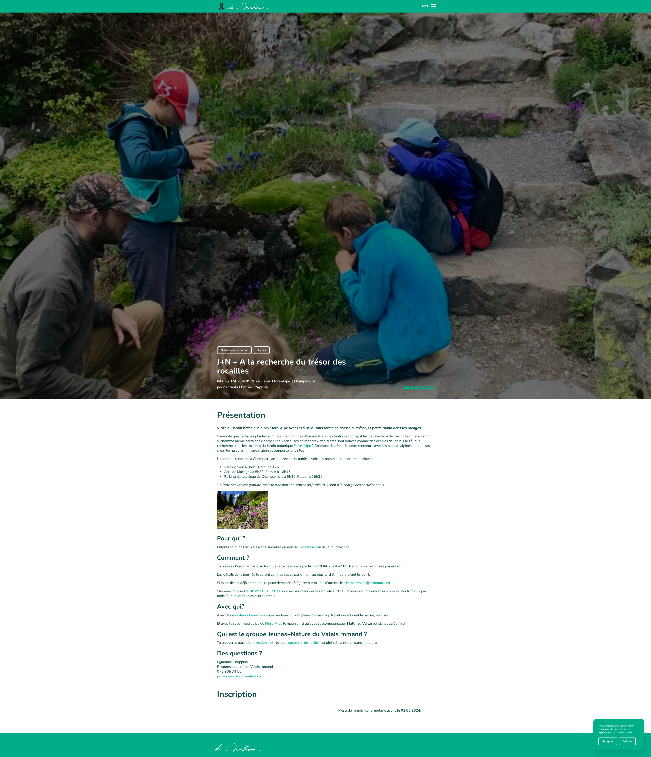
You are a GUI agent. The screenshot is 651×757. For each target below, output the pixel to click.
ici (239, 595)
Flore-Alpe (302, 445)
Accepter (607, 741)
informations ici (260, 642)
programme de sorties (302, 642)
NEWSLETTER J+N (264, 591)
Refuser (627, 741)
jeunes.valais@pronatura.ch (368, 582)
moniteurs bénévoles (248, 615)
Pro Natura (307, 547)
